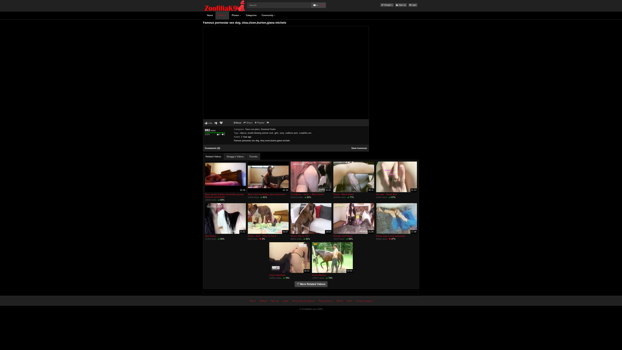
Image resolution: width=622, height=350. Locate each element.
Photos (236, 15)
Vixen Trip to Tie (300, 236)
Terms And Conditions (303, 301)
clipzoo (243, 133)
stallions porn (291, 133)
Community (268, 15)
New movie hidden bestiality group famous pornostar (224, 195)
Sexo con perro (252, 129)
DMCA (339, 301)
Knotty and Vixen (342, 236)
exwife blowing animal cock (260, 133)
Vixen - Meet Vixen (343, 194)
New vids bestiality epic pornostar (267, 194)
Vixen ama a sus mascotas (390, 236)
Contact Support (364, 301)
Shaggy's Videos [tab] (235, 156)
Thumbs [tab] (253, 156)
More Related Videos (312, 284)
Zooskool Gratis (268, 129)
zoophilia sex (305, 133)
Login (413, 5)
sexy (282, 133)
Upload (263, 301)
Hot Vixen (210, 236)
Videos (221, 15)
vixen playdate (277, 275)
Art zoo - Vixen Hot (386, 194)
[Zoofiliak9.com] (225, 5)
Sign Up (402, 5)
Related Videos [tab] (213, 156)
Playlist (260, 122)
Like (209, 123)
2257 (349, 301)
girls (276, 133)
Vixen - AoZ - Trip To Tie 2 (262, 236)
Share (249, 122)
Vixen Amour (319, 275)
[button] (387, 5)
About (238, 122)
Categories (251, 15)
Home (210, 15)
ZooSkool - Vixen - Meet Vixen (307, 194)
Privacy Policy (325, 301)
